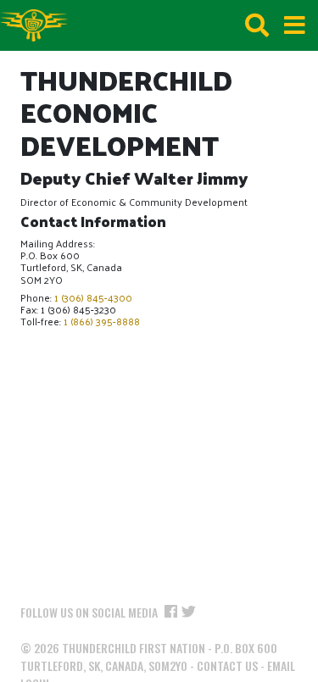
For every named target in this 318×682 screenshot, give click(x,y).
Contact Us (227, 665)
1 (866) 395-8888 (102, 321)
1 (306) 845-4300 (93, 297)
